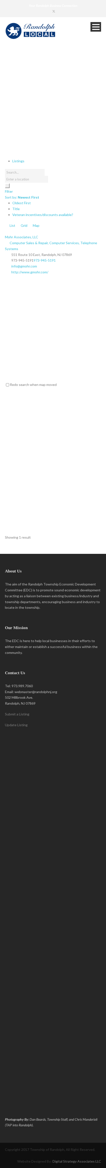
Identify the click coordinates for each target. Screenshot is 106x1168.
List (12, 225)
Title (16, 209)
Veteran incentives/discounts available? (42, 215)
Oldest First (21, 203)
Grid (23, 225)
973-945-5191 (45, 260)
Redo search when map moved (33, 384)
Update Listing (16, 725)
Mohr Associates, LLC (21, 237)
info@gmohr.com (24, 266)
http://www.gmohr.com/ (29, 272)
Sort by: (22, 197)
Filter (9, 191)
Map (35, 225)
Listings (18, 161)
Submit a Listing (17, 714)
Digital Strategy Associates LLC (77, 1161)
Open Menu (95, 27)
